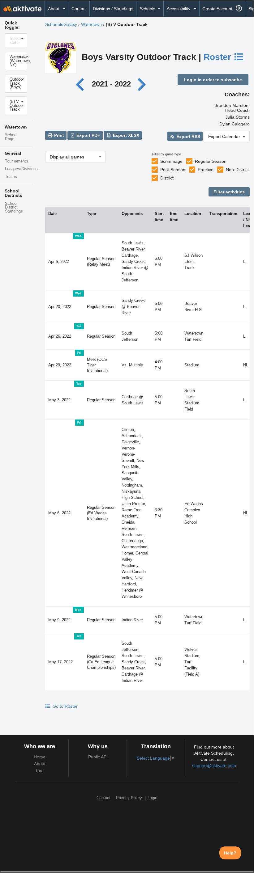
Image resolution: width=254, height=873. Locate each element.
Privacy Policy (129, 798)
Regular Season (210, 161)
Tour (39, 770)
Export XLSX (125, 135)
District (167, 177)
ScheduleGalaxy (61, 24)
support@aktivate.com (214, 765)
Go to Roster (64, 706)
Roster (219, 57)
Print (58, 135)
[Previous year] (81, 84)
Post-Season (172, 169)
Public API (98, 756)
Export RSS (187, 136)
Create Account (217, 8)
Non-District (237, 169)
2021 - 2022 (111, 84)
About (39, 763)
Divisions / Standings (113, 8)
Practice (205, 169)
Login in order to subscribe (213, 79)
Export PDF (87, 135)
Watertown (91, 24)
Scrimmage (171, 161)
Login (152, 798)
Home (39, 756)
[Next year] (142, 84)
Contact (79, 8)
